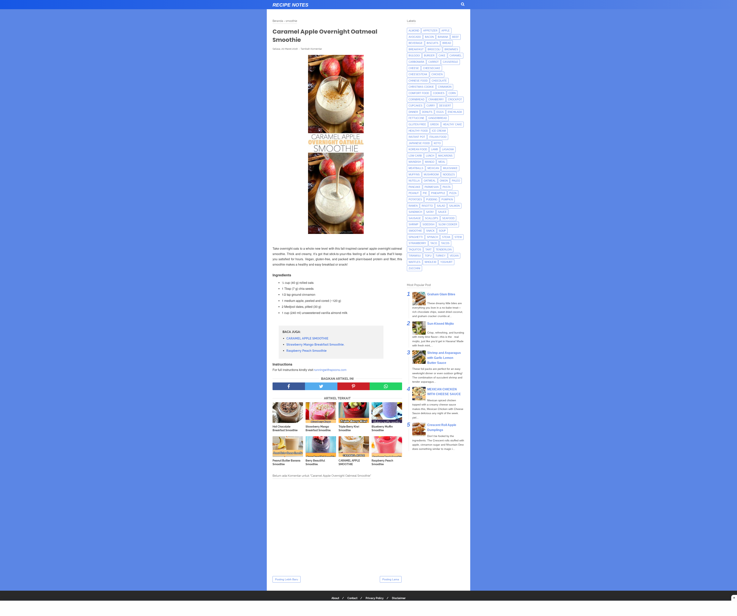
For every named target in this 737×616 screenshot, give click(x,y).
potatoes (415, 199)
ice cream (439, 130)
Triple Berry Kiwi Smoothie (349, 428)
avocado (415, 37)
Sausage (415, 218)
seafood (448, 218)
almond (414, 30)
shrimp (413, 224)
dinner (413, 112)
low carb (415, 155)
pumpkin (447, 199)
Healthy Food (418, 130)
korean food (418, 149)
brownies (451, 49)
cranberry (436, 99)
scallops (431, 218)
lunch (430, 155)
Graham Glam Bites (441, 294)
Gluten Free (417, 124)
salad (441, 205)
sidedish (428, 224)
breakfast (416, 49)
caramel (455, 55)
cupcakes (415, 105)
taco (433, 243)
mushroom (431, 174)
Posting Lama (390, 579)
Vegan (454, 255)
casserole (450, 61)
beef (455, 37)
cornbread (416, 99)
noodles (449, 174)
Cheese (414, 68)
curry (430, 105)
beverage (416, 43)
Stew (458, 237)
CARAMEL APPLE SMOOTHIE (307, 338)
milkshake (450, 168)
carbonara (416, 61)
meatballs (416, 168)
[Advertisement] (368, 608)
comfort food (419, 93)
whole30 (430, 262)
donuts (427, 112)
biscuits (432, 43)
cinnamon (444, 86)
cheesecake (431, 68)
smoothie (415, 230)
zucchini (414, 268)
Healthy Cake (452, 124)
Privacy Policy (375, 598)
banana (443, 37)
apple (445, 30)
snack (430, 230)
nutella (414, 180)
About (335, 598)
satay (430, 212)
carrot (433, 61)
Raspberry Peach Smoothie (306, 351)
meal (441, 161)
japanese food (419, 143)
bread (446, 43)
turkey (440, 255)
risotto (427, 205)
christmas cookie (421, 86)
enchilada (455, 112)
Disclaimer (399, 598)
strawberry (417, 243)
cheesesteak (418, 74)
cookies (439, 93)
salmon (454, 205)
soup (442, 230)
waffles (415, 262)
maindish (415, 161)
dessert (445, 105)
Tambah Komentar (311, 48)
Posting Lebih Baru (286, 579)
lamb (434, 149)
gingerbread (437, 118)
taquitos (415, 249)
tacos (445, 243)
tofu (428, 255)
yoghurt (446, 262)
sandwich (415, 212)
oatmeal (430, 180)
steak (446, 237)
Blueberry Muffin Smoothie (382, 428)
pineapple (438, 193)
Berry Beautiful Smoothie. (315, 462)
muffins (414, 174)
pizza (453, 193)
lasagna (448, 149)
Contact (352, 598)
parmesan (432, 187)
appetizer (430, 30)
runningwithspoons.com (330, 369)
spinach (432, 237)
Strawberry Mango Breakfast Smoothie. (315, 344)
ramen (413, 205)
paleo (456, 180)
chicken (437, 74)
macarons (445, 155)
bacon (429, 37)
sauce (442, 212)
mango (429, 161)
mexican (433, 168)
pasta (447, 187)
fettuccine (416, 118)
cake (442, 55)
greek (434, 124)
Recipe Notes (290, 4)
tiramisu (415, 255)
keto (437, 143)
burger (429, 55)
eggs (440, 112)
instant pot (417, 136)
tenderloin (444, 249)
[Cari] (462, 4)
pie (425, 193)
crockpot (455, 99)
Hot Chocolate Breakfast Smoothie (285, 428)
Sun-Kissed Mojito (440, 323)
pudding (431, 199)
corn (452, 93)
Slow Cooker (447, 224)
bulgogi (414, 55)
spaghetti (416, 237)
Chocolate (439, 80)
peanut (414, 193)
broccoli (434, 49)
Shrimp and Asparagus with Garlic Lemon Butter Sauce (444, 357)
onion (444, 180)
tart (428, 249)
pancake (415, 187)
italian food (437, 136)
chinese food (418, 80)
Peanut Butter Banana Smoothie (286, 462)
